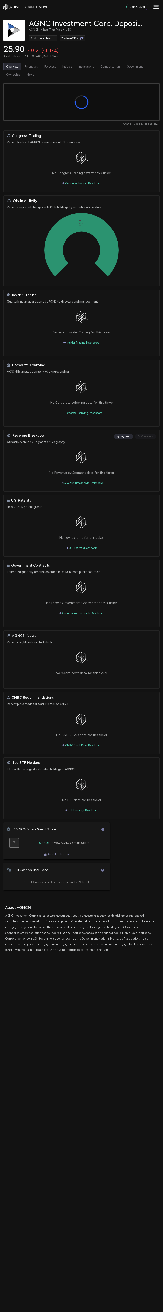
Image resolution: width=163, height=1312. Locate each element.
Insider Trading (24, 295)
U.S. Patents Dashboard (83, 548)
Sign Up (44, 843)
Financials (31, 66)
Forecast (50, 66)
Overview (12, 66)
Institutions (86, 66)
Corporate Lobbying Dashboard (83, 413)
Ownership (13, 74)
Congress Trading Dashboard (83, 183)
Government (135, 66)
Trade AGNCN (70, 38)
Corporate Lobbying (28, 365)
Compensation (110, 66)
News (30, 74)
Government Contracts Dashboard (83, 613)
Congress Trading (26, 136)
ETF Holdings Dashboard (82, 810)
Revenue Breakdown (29, 435)
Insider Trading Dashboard (83, 342)
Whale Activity (25, 201)
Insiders (67, 66)
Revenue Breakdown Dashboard (83, 483)
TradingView (151, 123)
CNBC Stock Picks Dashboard (83, 745)
